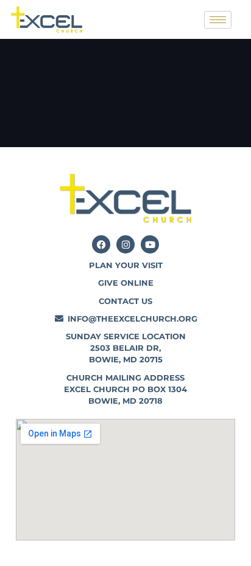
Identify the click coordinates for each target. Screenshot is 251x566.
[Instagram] (125, 244)
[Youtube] (150, 244)
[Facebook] (101, 244)
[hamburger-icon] (218, 20)
